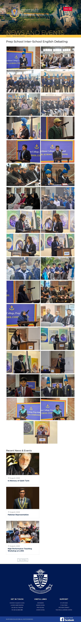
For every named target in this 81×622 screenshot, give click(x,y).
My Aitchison (64, 603)
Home (8, 36)
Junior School (40, 610)
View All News (23, 560)
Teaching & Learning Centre (64, 610)
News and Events (19, 36)
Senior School (40, 605)
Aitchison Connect (64, 607)
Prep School (40, 607)
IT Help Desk (63, 605)
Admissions (40, 603)
